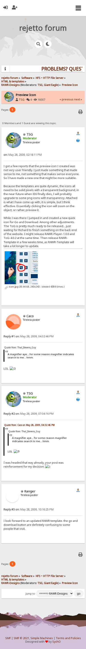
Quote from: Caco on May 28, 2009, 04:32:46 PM (29, 425)
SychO (56, 642)
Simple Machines (41, 638)
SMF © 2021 (21, 638)
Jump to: (31, 593)
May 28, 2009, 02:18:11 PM (23, 155)
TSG (40, 85)
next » (78, 99)
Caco (30, 316)
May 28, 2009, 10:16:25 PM (29, 509)
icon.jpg (13, 286)
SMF (8, 638)
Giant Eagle (51, 85)
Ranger (30, 491)
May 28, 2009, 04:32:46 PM (29, 336)
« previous (66, 99)
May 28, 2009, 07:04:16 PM (29, 414)
